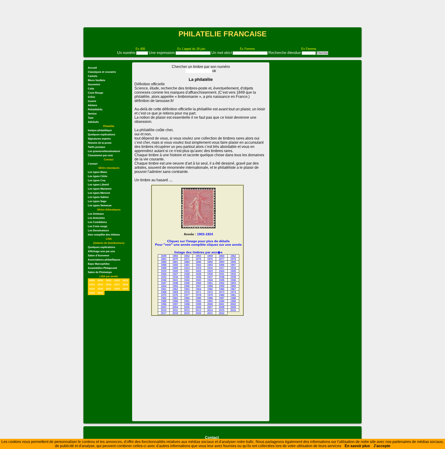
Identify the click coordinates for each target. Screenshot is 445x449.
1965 (210, 289)
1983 (175, 298)
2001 (221, 304)
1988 (233, 298)
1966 (221, 289)
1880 (163, 262)
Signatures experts (99, 138)
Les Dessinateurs (98, 230)
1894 (233, 262)
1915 (198, 268)
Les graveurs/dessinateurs (104, 151)
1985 (198, 298)
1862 (233, 256)
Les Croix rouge (97, 226)
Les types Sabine (98, 197)
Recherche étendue (285, 53)
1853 (198, 256)
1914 (187, 268)
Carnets (92, 76)
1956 (187, 286)
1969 (175, 292)
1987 (221, 298)
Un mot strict (222, 53)
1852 (187, 256)
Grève (91, 97)
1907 (233, 265)
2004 (175, 307)
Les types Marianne (99, 188)
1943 (198, 280)
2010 (100, 280)
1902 (198, 265)
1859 (210, 256)
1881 (175, 262)
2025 (100, 293)
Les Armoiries (96, 218)
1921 (187, 271)
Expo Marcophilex (99, 263)
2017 (117, 284)
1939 (233, 277)
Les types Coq (96, 180)
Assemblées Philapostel (102, 268)
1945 (221, 280)
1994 (221, 301)
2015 (100, 284)
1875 (198, 259)
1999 (198, 304)
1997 (175, 304)
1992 (198, 301)
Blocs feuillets (96, 80)
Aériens (92, 105)
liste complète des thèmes (104, 234)
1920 (175, 271)
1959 (221, 286)
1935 (187, 277)
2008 (221, 307)
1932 (233, 274)
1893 (221, 262)
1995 (233, 301)
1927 (175, 274)
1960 (233, 286)
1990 (175, 301)
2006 (198, 307)
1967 (233, 289)
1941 (175, 280)
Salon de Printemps (100, 272)
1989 (163, 301)
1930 (210, 274)
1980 (221, 295)
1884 (187, 262)
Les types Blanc (97, 172)
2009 (92, 280)
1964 (198, 289)
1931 (221, 274)
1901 (187, 265)
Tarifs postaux (96, 147)
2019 (92, 288)
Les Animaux (96, 213)
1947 (163, 283)
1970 (187, 292)
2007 (210, 307)
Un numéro (126, 53)
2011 (108, 280)
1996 (163, 304)
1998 (187, 304)
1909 (175, 268)
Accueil (92, 67)
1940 (163, 280)
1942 (187, 280)
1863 (163, 259)
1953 (233, 283)
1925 (233, 271)
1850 (175, 256)
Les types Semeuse (99, 205)
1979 (210, 295)
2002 (233, 304)
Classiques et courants (102, 71)
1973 (221, 292)
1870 (175, 259)
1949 (187, 283)
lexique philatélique (100, 130)
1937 (210, 277)
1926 (163, 274)
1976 (175, 295)
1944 (210, 280)
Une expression (162, 53)
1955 (175, 286)
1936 (198, 277)
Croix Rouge (95, 92)
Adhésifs (93, 122)
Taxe (90, 117)
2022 (117, 288)
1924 (221, 271)
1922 (198, 271)
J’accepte (381, 446)
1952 (221, 283)
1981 (233, 295)
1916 (210, 268)
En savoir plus (357, 446)
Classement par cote (100, 155)
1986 (210, 298)
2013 (125, 280)
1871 (187, 259)
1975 (163, 295)
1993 (210, 301)
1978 (198, 295)
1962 (175, 289)
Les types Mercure (99, 192)
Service (92, 113)
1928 (187, 274)
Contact (93, 163)
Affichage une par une (101, 251)
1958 (210, 286)
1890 (198, 262)
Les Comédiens (97, 222)
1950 (198, 283)
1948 (175, 283)
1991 (187, 301)
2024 (92, 293)
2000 (210, 304)
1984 (187, 298)
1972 (210, 292)
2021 (108, 288)
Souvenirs (94, 84)
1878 (233, 259)
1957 (198, 286)
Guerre (92, 101)
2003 (163, 307)
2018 (125, 284)
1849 (163, 256)
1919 (163, 271)
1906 (221, 265)
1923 (210, 271)
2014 (92, 284)
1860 (221, 256)
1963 (187, 289)
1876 (210, 259)
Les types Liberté (98, 184)
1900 (175, 265)
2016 (108, 284)
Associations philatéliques (104, 259)
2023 (125, 288)
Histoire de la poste (99, 142)
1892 (210, 262)
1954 (163, 286)
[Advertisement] (222, 13)
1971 (198, 292)
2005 (187, 307)
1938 (221, 277)
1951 (210, 283)
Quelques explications (101, 134)
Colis (91, 88)
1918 (233, 268)
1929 (198, 274)
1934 (175, 277)
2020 (100, 288)
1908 (163, 268)
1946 (233, 280)
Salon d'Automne (98, 255)
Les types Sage (97, 201)
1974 (233, 292)
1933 (163, 277)
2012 (117, 280)
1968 (163, 292)
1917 (221, 268)
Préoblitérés (95, 109)
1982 (163, 298)
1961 (163, 289)
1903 (210, 265)
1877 (221, 259)
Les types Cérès (97, 176)
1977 (187, 295)
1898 (163, 265)
